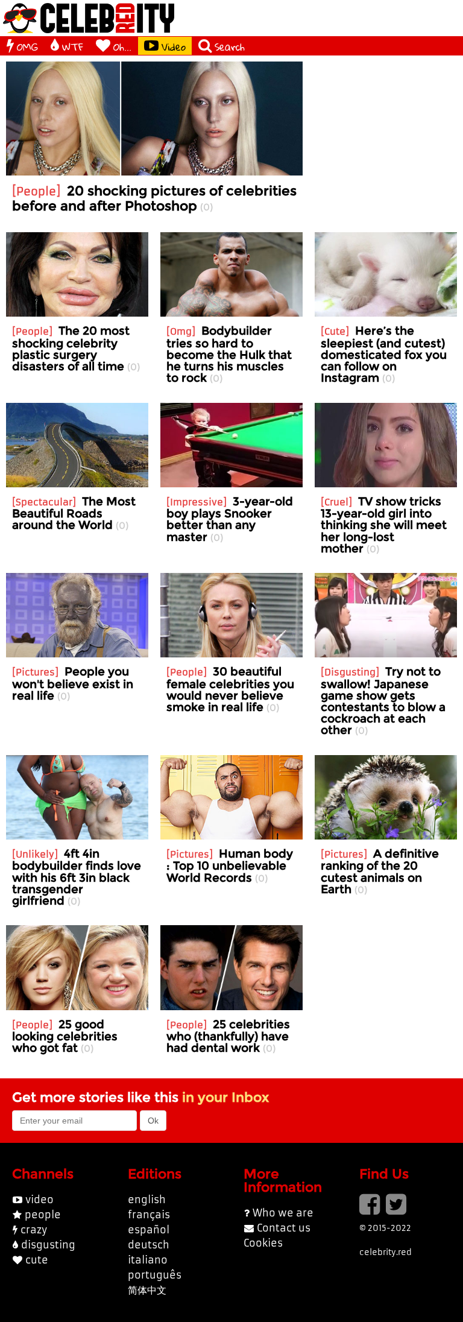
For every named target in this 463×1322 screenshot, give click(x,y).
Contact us (283, 1228)
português (154, 1275)
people (43, 1215)
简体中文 (147, 1290)
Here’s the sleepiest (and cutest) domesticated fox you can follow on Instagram (384, 354)
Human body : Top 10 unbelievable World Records (229, 865)
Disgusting (350, 672)
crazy (33, 1230)
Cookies (263, 1243)
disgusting (48, 1245)
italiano (148, 1260)
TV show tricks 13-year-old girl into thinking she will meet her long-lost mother (384, 524)
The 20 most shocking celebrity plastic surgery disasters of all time (71, 348)
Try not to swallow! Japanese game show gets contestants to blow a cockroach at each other (383, 700)
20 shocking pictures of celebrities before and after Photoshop (154, 197)
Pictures (35, 672)
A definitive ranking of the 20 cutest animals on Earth (380, 871)
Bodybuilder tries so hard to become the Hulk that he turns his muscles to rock (229, 354)
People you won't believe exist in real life (72, 683)
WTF (72, 46)
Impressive (196, 502)
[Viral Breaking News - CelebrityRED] (88, 18)
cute (36, 1260)
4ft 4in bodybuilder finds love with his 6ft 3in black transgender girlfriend (76, 877)
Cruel (336, 502)
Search (230, 46)
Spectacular (44, 502)
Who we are (283, 1213)
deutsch (148, 1245)
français (149, 1215)
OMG (27, 46)
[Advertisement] (386, 122)
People (36, 191)
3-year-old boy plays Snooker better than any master (229, 519)
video (39, 1200)
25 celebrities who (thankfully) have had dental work (228, 1036)
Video (174, 46)
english (147, 1200)
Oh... (122, 46)
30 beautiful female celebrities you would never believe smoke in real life (230, 689)
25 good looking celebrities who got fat (65, 1036)
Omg (181, 331)
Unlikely (35, 854)
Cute (334, 331)
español (148, 1230)
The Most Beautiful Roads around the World (74, 513)
